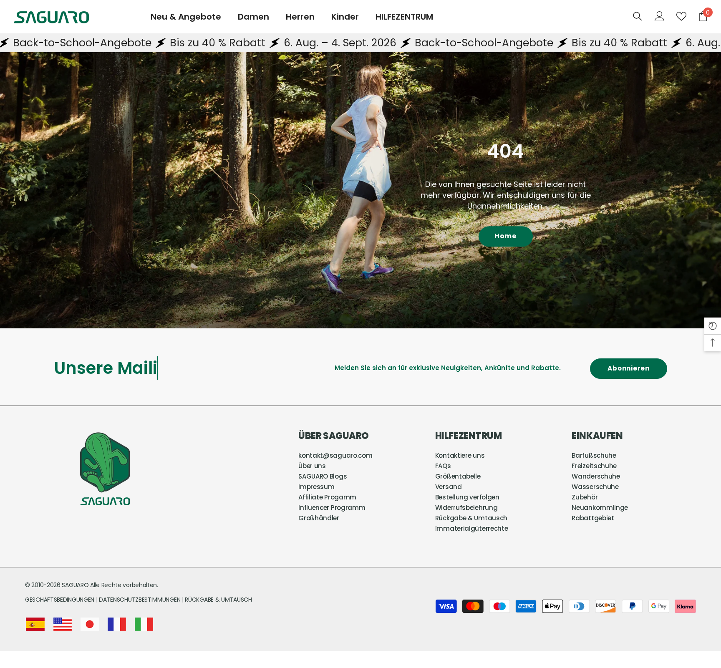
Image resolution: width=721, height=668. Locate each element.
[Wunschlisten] (681, 16)
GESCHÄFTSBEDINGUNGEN (60, 599)
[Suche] (637, 16)
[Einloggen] (660, 16)
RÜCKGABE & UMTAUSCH (218, 599)
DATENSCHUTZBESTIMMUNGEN (140, 599)
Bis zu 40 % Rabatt (154, 42)
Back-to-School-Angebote (420, 42)
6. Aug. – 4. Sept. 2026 (276, 42)
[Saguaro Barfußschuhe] (360, 190)
